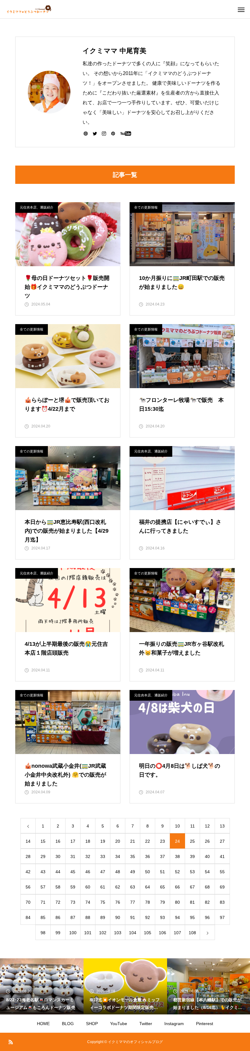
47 (102, 871)
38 (177, 856)
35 (132, 856)
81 (192, 902)
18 (87, 841)
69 (222, 887)
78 (147, 902)
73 (72, 902)
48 (117, 871)
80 (177, 902)
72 (57, 902)
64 (147, 887)
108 (192, 932)
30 (57, 856)
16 (57, 841)
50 (147, 871)
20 (117, 841)
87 (72, 917)
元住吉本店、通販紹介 (36, 207)
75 (102, 902)
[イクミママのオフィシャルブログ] (29, 9)
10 (177, 826)
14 (28, 841)
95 (192, 917)
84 (28, 917)
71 (43, 902)
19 (102, 841)
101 (87, 932)
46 (87, 871)
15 (43, 841)
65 (162, 887)
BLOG (68, 1023)
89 (102, 917)
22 (147, 841)
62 (117, 887)
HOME (43, 1023)
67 (192, 887)
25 (192, 841)
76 (117, 902)
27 (222, 841)
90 (117, 917)
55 (222, 871)
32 (87, 856)
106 (162, 932)
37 (162, 856)
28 (28, 856)
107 (177, 932)
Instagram (174, 1023)
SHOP (92, 1023)
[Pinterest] (113, 133)
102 (102, 932)
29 (43, 856)
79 (162, 902)
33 (102, 856)
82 (207, 902)
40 (207, 856)
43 (43, 871)
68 (207, 887)
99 (57, 932)
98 (43, 932)
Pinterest (204, 1023)
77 (132, 902)
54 (207, 871)
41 (222, 856)
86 (57, 917)
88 (87, 917)
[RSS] (11, 1042)
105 (147, 932)
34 (117, 856)
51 (162, 871)
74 (87, 902)
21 (132, 841)
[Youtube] (125, 133)
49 (132, 871)
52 (177, 871)
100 (73, 932)
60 (87, 887)
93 (162, 917)
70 (28, 902)
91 (132, 917)
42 (28, 871)
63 (132, 887)
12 (207, 826)
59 (72, 887)
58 (57, 887)
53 (192, 871)
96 (207, 917)
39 (192, 856)
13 (222, 826)
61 (102, 887)
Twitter (145, 1023)
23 (162, 841)
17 (72, 841)
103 (117, 932)
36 (147, 856)
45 (72, 871)
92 (147, 917)
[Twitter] (95, 133)
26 (207, 841)
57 (43, 887)
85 (43, 917)
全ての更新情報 (146, 207)
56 (28, 887)
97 (222, 917)
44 (57, 871)
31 (72, 856)
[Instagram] (104, 133)
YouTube (118, 1023)
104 (132, 932)
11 (192, 826)
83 (222, 902)
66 (177, 887)
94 (177, 917)
